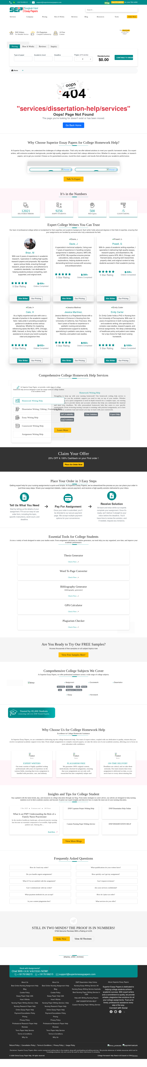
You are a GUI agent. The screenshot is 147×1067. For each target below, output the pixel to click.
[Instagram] (115, 1011)
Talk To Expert (74, 179)
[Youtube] (124, 1011)
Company (29, 17)
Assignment (70, 682)
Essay (70, 695)
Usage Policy (70, 1045)
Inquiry (54, 46)
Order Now (132, 17)
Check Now (72, 562)
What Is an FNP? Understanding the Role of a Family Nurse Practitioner (34, 815)
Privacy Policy (59, 1045)
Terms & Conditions (44, 1045)
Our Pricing (36, 298)
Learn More (62, 430)
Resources (100, 17)
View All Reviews (83, 938)
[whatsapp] (15, 2)
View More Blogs (73, 841)
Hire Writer (23, 298)
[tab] (38, 400)
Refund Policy (14, 1045)
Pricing (44, 17)
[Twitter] (120, 1011)
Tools (117, 17)
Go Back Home (73, 125)
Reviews (74, 17)
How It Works (59, 17)
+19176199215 (25, 974)
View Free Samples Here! (73, 655)
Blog (86, 17)
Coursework (94, 682)
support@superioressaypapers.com (77, 974)
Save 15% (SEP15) (117, 2)
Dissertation (118, 682)
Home (15, 70)
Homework (94, 695)
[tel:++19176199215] (10, 2)
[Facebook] (111, 1011)
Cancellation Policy (28, 1045)
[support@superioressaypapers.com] (34, 2)
